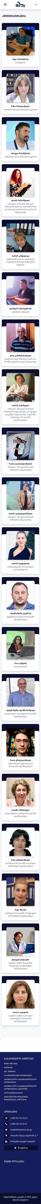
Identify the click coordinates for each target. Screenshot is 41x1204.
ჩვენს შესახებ (10, 1063)
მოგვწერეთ (23, 1148)
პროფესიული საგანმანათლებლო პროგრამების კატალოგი (20, 1087)
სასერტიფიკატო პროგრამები (18, 1075)
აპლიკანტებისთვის (13, 1093)
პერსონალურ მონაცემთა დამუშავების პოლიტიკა (16, 1098)
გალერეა (8, 1067)
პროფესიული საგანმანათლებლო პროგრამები (20, 1080)
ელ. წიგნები (10, 1071)
